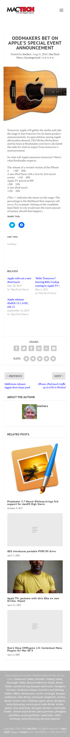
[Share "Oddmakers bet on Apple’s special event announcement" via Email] (53, 348)
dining (26, 697)
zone (24, 700)
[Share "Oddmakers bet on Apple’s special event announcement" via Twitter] (24, 348)
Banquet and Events (42, 686)
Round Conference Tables (41, 682)
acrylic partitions (30, 715)
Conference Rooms (27, 689)
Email (23, 732)
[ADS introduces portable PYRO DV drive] (35, 529)
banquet (60, 693)
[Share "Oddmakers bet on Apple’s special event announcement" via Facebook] (16, 348)
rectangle (49, 693)
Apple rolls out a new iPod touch (19, 280)
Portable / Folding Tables (49, 679)
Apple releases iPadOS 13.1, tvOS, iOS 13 (17, 303)
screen (16, 700)
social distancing (15, 704)
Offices (17, 693)
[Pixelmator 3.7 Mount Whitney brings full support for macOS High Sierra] (35, 469)
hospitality (50, 697)
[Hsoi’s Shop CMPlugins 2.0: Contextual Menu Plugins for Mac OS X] (35, 626)
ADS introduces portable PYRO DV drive (31, 551)
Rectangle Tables (16, 682)
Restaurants (28, 693)
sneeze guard (33, 704)
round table (47, 715)
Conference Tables (24, 679)
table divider (48, 704)
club (20, 697)
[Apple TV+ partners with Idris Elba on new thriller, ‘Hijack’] (35, 576)
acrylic (39, 693)
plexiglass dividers (42, 708)
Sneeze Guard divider (24, 711)
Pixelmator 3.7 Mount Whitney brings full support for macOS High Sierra (32, 503)
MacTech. (32, 728)
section (61, 697)
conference (10, 697)
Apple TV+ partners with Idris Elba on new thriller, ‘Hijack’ (33, 600)
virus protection (21, 708)
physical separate (50, 718)
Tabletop (32, 700)
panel (50, 700)
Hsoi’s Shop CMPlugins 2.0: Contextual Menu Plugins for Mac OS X (34, 649)
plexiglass (59, 700)
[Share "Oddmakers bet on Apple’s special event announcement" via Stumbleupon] (46, 348)
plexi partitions (45, 711)
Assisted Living (21, 686)
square (42, 700)
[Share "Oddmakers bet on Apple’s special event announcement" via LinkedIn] (39, 348)
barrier (8, 700)
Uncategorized (32, 57)
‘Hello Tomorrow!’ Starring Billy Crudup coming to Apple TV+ (47, 281)
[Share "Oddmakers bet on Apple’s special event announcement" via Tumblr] (31, 348)
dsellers (27, 54)
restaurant (37, 697)
